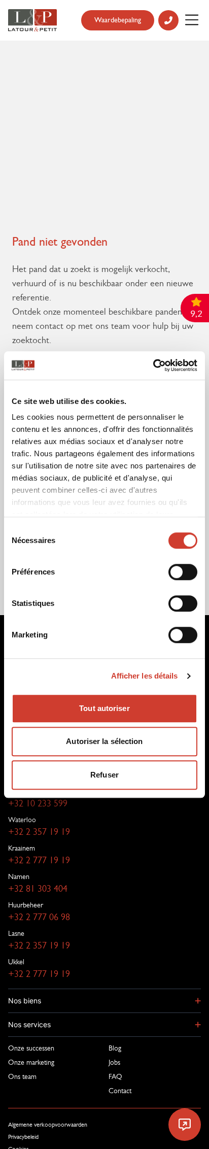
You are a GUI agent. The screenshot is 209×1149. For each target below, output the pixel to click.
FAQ (115, 1076)
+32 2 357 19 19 (39, 832)
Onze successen (31, 1048)
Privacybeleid (23, 1136)
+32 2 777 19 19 (39, 860)
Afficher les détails (144, 675)
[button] (104, 1001)
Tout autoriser (104, 708)
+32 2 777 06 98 (39, 917)
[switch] (182, 572)
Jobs (114, 1062)
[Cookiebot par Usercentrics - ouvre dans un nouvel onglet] (153, 365)
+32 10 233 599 (37, 803)
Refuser (104, 774)
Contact (120, 1091)
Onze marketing (31, 1062)
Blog (115, 1048)
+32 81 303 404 (37, 889)
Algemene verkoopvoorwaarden (47, 1124)
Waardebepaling (117, 20)
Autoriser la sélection (104, 741)
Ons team (22, 1076)
